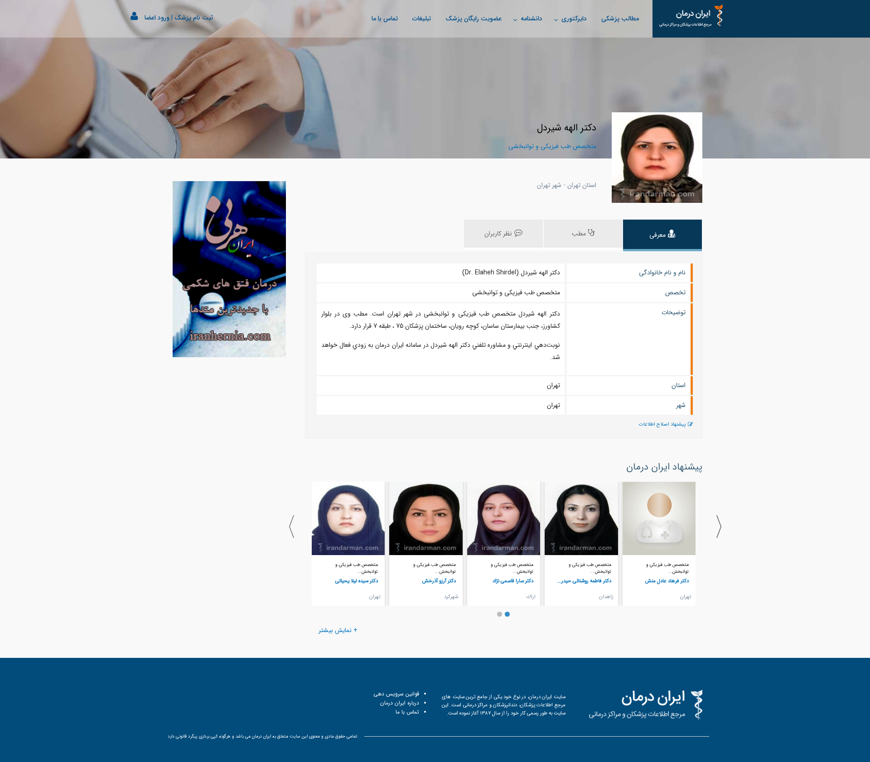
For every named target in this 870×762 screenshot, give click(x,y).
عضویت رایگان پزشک (473, 19)
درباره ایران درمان (399, 703)
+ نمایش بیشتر (338, 630)
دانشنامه (531, 19)
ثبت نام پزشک (193, 18)
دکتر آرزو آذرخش (439, 581)
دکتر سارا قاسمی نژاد (513, 581)
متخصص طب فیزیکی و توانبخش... (667, 568)
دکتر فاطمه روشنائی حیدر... (584, 581)
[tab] (662, 235)
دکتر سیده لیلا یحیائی (356, 581)
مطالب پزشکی (620, 19)
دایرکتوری (574, 19)
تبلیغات (421, 19)
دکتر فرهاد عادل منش (667, 581)
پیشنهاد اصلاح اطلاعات (662, 424)
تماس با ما (385, 19)
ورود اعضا (157, 18)
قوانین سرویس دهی (396, 694)
